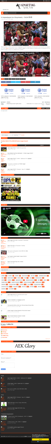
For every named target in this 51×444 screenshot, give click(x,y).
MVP (38, 280)
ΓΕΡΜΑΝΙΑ (21, 284)
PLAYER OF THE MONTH (16, 282)
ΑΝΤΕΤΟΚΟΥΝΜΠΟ (12, 284)
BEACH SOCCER (24, 275)
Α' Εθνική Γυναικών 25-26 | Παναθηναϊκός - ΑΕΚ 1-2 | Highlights (20, 416)
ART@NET (10, 275)
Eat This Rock (5, 333)
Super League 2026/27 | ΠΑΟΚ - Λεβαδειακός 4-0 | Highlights (20, 158)
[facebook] (43, 1)
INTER (3, 280)
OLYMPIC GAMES (4, 282)
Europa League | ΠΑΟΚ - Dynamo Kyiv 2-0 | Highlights (18, 383)
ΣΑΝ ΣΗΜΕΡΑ (11, 288)
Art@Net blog (5, 335)
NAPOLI (45, 280)
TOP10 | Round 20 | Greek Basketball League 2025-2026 (8, 97)
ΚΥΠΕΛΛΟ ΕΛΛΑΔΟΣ (5, 286)
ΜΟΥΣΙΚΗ (32, 286)
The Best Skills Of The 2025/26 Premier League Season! (14, 141)
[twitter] (45, 1)
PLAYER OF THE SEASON (28, 282)
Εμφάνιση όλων (48, 338)
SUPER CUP (3, 284)
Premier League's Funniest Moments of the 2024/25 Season (19, 310)
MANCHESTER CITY (19, 280)
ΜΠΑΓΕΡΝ (39, 286)
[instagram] (49, 1)
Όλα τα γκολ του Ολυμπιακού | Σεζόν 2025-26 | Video (18, 250)
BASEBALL (17, 275)
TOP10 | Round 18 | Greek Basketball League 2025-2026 (41, 97)
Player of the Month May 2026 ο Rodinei (15, 261)
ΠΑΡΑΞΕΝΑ (3, 288)
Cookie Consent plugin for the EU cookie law (40, 441)
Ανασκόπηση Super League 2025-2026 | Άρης (16, 408)
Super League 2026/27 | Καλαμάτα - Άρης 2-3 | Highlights (19, 169)
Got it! (40, 439)
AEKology (4, 331)
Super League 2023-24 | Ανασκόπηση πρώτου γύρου (17, 294)
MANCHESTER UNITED (30, 280)
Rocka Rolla (4, 337)
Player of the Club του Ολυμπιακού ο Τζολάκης (16, 245)
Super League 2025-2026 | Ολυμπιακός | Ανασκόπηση (18, 240)
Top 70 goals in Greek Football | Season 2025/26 (17, 256)
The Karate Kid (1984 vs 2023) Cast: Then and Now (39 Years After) (21, 305)
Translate (22, 134)
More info (41, 437)
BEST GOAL (33, 275)
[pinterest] (48, 1)
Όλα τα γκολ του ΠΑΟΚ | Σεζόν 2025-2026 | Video (17, 388)
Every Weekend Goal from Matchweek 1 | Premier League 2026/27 (20, 153)
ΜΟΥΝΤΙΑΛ (24, 286)
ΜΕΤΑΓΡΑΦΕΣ (15, 286)
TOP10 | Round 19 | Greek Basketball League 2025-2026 (25, 97)
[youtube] (46, 1)
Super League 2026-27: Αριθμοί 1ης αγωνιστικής (17, 147)
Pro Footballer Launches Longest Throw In (16, 427)
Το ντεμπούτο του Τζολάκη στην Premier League (16, 163)
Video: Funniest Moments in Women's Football (16, 315)
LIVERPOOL (10, 280)
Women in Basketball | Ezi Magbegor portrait (16, 299)
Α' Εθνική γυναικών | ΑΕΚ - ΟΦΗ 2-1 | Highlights (17, 421)
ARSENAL (3, 275)
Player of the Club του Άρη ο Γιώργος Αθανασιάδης (17, 402)
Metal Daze (4, 329)
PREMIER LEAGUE (38, 282)
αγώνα (7, 48)
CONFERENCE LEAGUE (42, 275)
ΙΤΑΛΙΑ (29, 284)
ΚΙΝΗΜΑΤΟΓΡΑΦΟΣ (37, 284)
